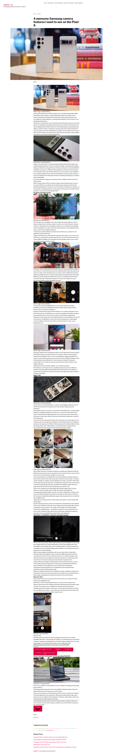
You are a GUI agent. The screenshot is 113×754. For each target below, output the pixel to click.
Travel (57, 728)
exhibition (72, 728)
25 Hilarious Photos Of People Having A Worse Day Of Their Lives (49, 742)
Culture (77, 728)
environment (61, 728)
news (75, 728)
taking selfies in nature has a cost (41, 744)
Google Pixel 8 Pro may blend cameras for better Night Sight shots (50, 737)
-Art (34, 728)
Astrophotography (58, 3)
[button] (56, 149)
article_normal (41, 730)
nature (45, 730)
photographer (37, 728)
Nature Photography (69, 3)
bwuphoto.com (8, 5)
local (58, 730)
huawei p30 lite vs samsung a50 (51, 728)
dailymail (69, 728)
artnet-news (65, 728)
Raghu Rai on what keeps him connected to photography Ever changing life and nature (55, 747)
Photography (50, 3)
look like (37, 730)
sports (34, 730)
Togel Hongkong (79, 3)
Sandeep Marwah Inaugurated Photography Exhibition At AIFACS (49, 739)
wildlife (45, 728)
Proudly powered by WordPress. (48, 751)
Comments (37, 707)
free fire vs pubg (41, 728)
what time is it (55, 730)
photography (49, 730)
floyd (59, 728)
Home (45, 3)
